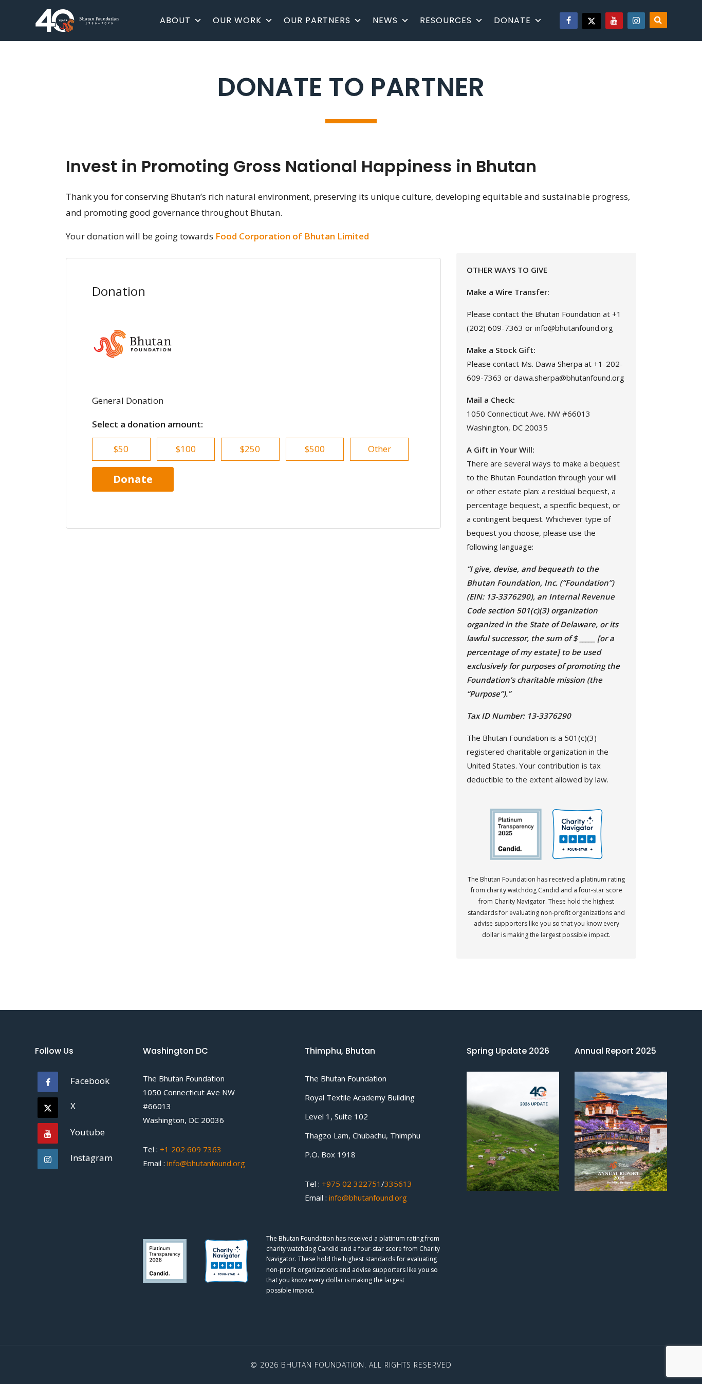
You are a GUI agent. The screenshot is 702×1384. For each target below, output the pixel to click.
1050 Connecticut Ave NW (189, 1092)
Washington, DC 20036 (183, 1120)
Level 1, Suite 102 (336, 1116)
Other (379, 449)
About (175, 20)
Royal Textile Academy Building (360, 1097)
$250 (250, 449)
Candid (329, 1248)
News (385, 20)
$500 (315, 449)
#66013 (157, 1106)
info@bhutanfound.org (206, 1163)
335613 (398, 1184)
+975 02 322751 (350, 1184)
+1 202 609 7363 (190, 1149)
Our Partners (317, 20)
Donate (512, 20)
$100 (186, 449)
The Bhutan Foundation (184, 1078)
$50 (121, 449)
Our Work (237, 20)
